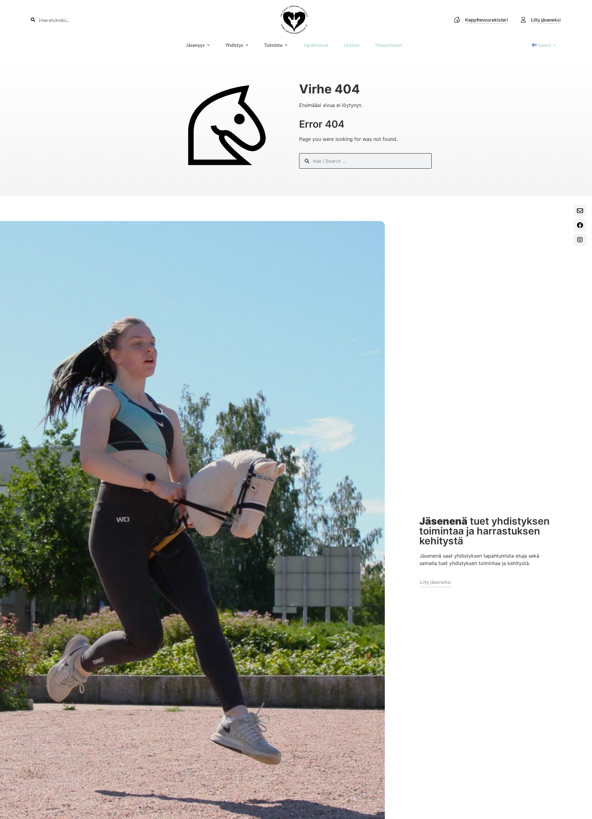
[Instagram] (580, 240)
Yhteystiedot (388, 45)
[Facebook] (580, 225)
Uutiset (352, 45)
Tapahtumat (315, 45)
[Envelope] (580, 211)
